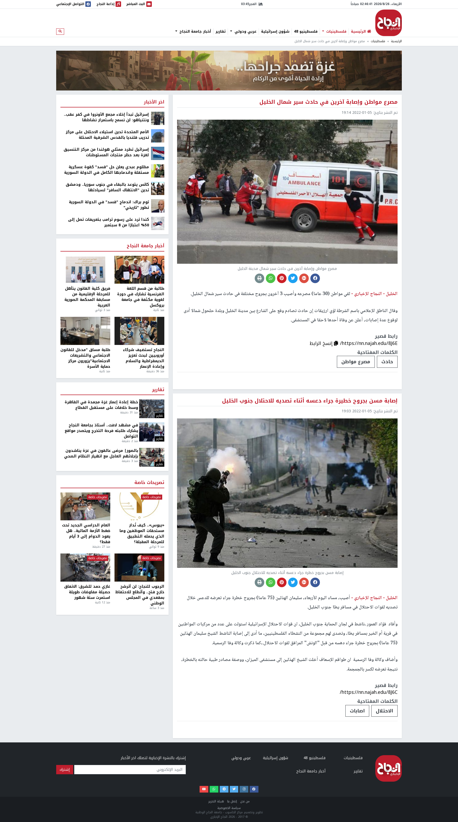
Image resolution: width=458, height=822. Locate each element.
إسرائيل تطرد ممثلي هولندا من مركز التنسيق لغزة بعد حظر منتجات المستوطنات (106, 152)
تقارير (220, 31)
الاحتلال (384, 710)
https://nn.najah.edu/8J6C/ (369, 692)
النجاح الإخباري (388, 23)
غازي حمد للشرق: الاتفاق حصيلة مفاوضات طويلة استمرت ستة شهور (87, 592)
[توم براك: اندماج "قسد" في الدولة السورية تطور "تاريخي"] (157, 205)
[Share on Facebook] (315, 278)
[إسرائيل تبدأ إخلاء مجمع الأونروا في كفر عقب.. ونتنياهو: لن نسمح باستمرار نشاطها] (157, 118)
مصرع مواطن (355, 361)
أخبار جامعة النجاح (194, 31)
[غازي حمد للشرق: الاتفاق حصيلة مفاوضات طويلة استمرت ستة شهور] (85, 567)
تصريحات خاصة (149, 482)
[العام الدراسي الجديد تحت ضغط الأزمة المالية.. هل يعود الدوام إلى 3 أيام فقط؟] (85, 506)
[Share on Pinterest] (282, 278)
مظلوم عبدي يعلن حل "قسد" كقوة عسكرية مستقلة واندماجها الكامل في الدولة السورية (106, 169)
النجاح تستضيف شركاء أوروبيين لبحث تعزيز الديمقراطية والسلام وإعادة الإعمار (143, 358)
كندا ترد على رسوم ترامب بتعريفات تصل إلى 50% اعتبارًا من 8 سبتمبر (108, 222)
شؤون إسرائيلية (275, 31)
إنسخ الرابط (322, 343)
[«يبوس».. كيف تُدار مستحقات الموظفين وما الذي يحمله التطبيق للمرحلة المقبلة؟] (139, 506)
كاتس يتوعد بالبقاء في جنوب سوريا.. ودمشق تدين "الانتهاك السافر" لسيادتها (107, 187)
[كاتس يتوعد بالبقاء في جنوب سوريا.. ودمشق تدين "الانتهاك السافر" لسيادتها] (157, 188)
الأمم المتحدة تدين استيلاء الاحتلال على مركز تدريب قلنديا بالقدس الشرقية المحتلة (107, 134)
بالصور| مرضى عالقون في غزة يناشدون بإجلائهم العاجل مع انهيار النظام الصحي (101, 453)
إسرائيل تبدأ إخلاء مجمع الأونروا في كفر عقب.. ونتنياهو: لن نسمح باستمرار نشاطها (106, 117)
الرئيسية (396, 41)
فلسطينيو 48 (306, 31)
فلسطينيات (335, 31)
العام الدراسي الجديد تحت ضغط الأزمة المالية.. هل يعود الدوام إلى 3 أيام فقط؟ (86, 533)
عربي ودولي (245, 31)
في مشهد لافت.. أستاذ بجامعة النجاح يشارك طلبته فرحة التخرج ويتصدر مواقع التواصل (101, 430)
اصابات (357, 710)
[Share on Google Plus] (304, 278)
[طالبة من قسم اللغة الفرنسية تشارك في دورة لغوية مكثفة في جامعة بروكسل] (139, 270)
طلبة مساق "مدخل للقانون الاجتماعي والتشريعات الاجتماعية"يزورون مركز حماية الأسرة (85, 358)
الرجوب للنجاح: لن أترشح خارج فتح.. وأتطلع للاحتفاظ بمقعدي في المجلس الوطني (139, 595)
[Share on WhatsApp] (270, 278)
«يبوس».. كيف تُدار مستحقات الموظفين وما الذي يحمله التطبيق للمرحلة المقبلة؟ (142, 533)
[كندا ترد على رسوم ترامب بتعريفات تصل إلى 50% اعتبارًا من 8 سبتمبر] (157, 223)
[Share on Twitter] (293, 278)
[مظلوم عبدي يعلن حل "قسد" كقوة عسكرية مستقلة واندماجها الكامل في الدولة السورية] (157, 170)
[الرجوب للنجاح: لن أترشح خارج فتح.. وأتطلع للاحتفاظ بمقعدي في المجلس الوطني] (139, 567)
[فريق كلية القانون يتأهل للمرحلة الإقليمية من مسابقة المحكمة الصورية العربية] (85, 270)
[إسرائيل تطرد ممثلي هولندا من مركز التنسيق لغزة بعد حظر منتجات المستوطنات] (157, 153)
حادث (387, 361)
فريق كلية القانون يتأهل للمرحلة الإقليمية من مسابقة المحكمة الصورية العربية (87, 297)
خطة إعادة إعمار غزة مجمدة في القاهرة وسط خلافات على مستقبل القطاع (101, 404)
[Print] (259, 278)
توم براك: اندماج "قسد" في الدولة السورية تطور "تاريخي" (109, 204)
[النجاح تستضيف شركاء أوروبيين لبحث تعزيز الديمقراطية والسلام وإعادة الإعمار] (139, 331)
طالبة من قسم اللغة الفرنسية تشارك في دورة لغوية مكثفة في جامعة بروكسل (140, 297)
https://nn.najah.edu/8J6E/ (369, 343)
